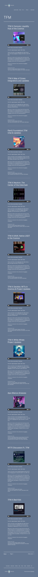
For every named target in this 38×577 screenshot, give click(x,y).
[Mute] (27, 97)
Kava (12, 263)
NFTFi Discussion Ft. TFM (18, 447)
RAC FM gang (10, 58)
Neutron (13, 210)
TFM (24, 52)
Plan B (21, 428)
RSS (21, 102)
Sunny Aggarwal (14, 53)
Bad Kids (18, 524)
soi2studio (20, 226)
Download (20, 47)
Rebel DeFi (20, 52)
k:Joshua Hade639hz (13, 383)
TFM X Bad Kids (14, 500)
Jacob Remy (18, 330)
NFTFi (11, 490)
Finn (25, 57)
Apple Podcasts (14, 102)
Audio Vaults (16, 9)
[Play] (8, 97)
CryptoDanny (20, 156)
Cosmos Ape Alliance (11, 418)
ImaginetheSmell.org (19, 58)
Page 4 (11, 553)
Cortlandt (14, 543)
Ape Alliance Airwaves (17, 393)
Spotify (19, 102)
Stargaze (19, 329)
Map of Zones (14, 105)
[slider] (29, 45)
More (24, 102)
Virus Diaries (16, 428)
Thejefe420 (9, 544)
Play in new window (14, 47)
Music (20, 9)
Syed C (24, 105)
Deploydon (25, 210)
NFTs (21, 330)
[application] (19, 45)
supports (25, 63)
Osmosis (20, 53)
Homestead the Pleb (21, 416)
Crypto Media (12, 330)
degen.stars (16, 526)
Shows (27, 9)
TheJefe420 (10, 526)
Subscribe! (32, 9)
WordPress (32, 571)
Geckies (13, 314)
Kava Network (12, 278)
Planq (15, 174)
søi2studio (9, 211)
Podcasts (19, 68)
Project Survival (10, 428)
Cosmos (13, 68)
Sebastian (24, 367)
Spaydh (22, 210)
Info (23, 9)
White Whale (14, 367)
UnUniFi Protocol (21, 471)
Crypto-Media (24, 314)
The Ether (23, 68)
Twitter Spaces (27, 69)
